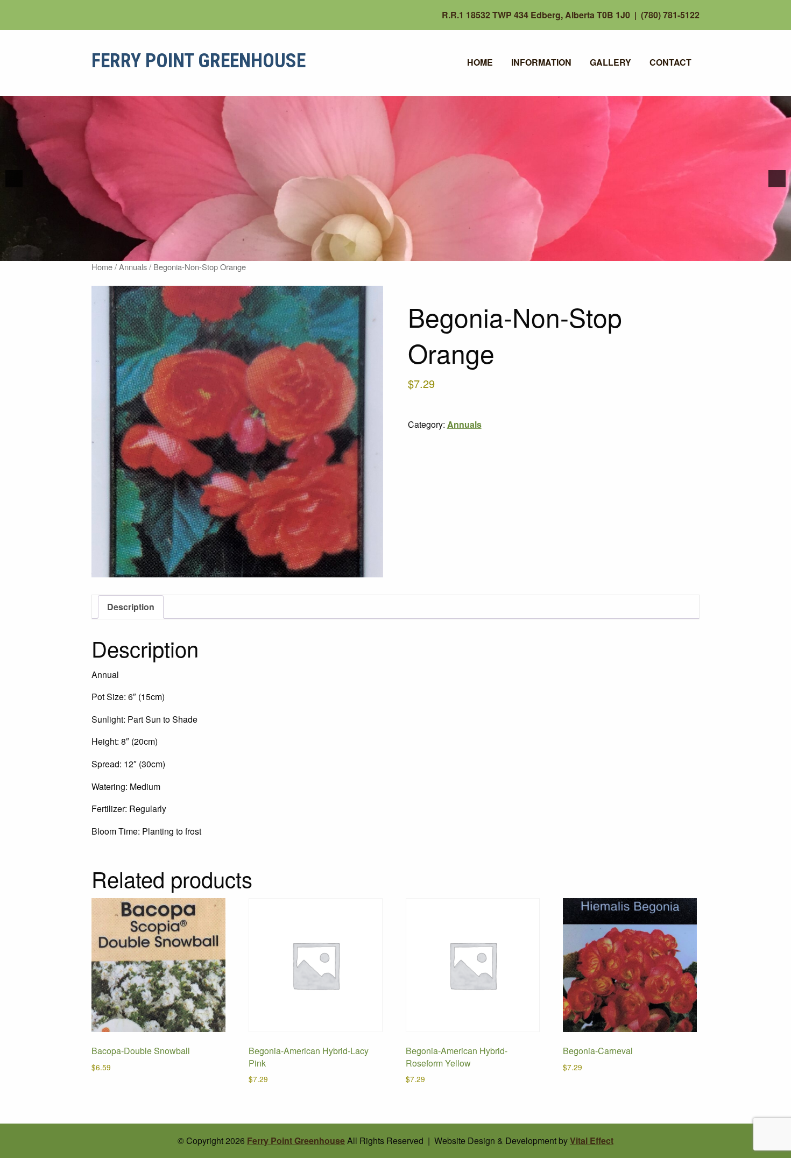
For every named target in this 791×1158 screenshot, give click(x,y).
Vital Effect (591, 1140)
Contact (670, 62)
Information (541, 62)
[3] (407, 252)
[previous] (14, 178)
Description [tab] (130, 607)
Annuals (133, 266)
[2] (395, 252)
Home (480, 62)
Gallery (610, 62)
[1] (384, 252)
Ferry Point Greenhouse (198, 61)
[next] (777, 178)
